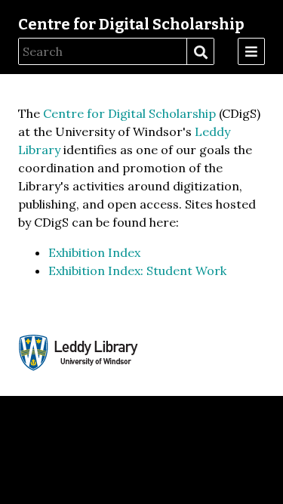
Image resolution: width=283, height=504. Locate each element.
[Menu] (251, 51)
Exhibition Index (94, 252)
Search (200, 52)
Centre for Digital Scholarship (131, 24)
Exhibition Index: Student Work (137, 270)
